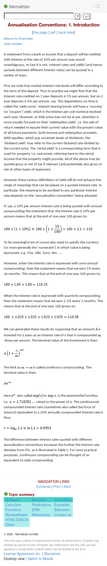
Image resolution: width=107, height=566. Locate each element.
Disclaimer (52, 553)
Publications (41, 504)
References (41, 514)
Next (67, 486)
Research (39, 499)
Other (9, 524)
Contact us (62, 514)
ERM (36, 509)
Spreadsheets (16, 514)
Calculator (13, 504)
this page (40, 32)
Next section (13, 44)
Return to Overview (18, 39)
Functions (13, 509)
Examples (62, 504)
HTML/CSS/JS (16, 519)
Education (62, 509)
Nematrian (19, 6)
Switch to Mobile (40, 558)
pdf (53, 32)
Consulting (62, 499)
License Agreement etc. (22, 553)
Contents (43, 486)
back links (66, 32)
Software (12, 499)
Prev (57, 486)
